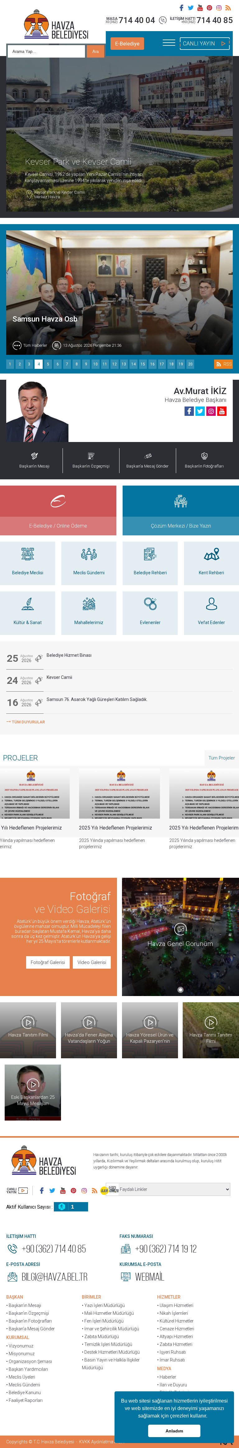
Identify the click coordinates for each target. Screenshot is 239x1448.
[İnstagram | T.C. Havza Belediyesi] (218, 7)
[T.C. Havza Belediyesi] (43, 1161)
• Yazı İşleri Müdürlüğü (103, 1305)
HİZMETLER (168, 1297)
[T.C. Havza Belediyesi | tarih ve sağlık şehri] (56, 24)
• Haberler (166, 1377)
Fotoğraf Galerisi (48, 962)
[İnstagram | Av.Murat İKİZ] (211, 411)
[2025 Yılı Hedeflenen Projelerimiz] (119, 794)
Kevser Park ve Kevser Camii (59, 194)
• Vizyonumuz (19, 1345)
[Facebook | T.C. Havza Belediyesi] (181, 7)
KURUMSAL (17, 1337)
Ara (95, 51)
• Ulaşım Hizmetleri (175, 1305)
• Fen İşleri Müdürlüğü (103, 1321)
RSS (227, 364)
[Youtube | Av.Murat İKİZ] (222, 411)
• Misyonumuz (20, 1353)
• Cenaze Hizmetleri (175, 1328)
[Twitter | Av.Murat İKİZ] (200, 411)
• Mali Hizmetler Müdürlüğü (108, 1313)
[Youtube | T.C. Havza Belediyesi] (200, 7)
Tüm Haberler (35, 345)
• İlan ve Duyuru (172, 1384)
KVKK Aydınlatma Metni (102, 1441)
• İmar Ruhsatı (171, 1359)
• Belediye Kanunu (23, 1392)
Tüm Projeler (222, 758)
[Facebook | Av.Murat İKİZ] (189, 411)
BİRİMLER (91, 1297)
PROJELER (20, 758)
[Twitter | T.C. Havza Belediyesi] (190, 7)
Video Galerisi (91, 962)
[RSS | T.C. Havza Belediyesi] (228, 7)
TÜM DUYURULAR (25, 721)
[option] (119, 814)
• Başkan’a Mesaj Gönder (30, 1328)
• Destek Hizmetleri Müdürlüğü (111, 1352)
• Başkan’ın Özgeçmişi (27, 1313)
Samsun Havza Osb (44, 319)
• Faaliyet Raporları (24, 1400)
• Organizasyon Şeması (29, 1361)
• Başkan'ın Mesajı (23, 1305)
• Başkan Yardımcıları (27, 1369)
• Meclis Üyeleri (20, 1377)
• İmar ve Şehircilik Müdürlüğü (110, 1328)
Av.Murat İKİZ (200, 391)
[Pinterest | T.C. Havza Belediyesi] (209, 7)
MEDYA (164, 1368)
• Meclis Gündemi (23, 1384)
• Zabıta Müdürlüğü (100, 1336)
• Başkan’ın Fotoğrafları (29, 1321)
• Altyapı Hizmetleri (175, 1336)
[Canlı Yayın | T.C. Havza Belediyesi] (17, 1190)
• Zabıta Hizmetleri (174, 1344)
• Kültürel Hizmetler (175, 1321)
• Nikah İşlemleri (172, 1313)
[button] (209, 1416)
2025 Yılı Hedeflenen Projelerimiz (115, 828)
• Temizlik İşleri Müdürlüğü (107, 1344)
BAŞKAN (14, 1297)
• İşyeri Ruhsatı (171, 1352)
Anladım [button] (174, 1430)
